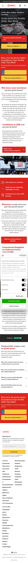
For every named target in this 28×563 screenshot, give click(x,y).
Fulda (16, 479)
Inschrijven (14, 452)
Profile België (6, 547)
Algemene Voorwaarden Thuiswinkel (14, 554)
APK (3, 471)
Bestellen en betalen (6, 529)
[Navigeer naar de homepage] (11, 5)
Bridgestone (18, 466)
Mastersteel (18, 482)
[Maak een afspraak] (20, 5)
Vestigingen (6, 509)
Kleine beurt (6, 466)
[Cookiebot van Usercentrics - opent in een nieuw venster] (19, 255)
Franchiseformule (7, 525)
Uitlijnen (4, 490)
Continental (18, 485)
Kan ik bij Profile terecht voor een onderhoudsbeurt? (11, 386)
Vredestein (18, 477)
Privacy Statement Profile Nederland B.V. (14, 557)
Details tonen (19, 296)
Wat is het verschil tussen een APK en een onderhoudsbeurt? (12, 370)
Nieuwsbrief (6, 517)
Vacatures (5, 520)
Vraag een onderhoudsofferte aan (12, 38)
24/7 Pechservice (7, 503)
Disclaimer (14, 560)
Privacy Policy (19, 455)
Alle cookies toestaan (14, 301)
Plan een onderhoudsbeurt (13, 78)
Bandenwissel (6, 487)
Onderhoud (5, 474)
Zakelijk (4, 523)
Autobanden (6, 463)
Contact (4, 544)
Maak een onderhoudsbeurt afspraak (12, 240)
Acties (4, 512)
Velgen (4, 495)
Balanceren (5, 493)
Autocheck (5, 500)
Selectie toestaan (14, 306)
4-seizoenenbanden (7, 483)
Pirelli (16, 469)
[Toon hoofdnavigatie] (3, 5)
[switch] (24, 285)
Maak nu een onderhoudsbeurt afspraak (12, 149)
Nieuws (4, 515)
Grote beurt (5, 469)
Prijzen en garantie (5, 540)
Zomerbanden (6, 479)
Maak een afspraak (13, 46)
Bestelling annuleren (5, 534)
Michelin (17, 471)
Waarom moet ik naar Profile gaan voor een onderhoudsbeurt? (11, 378)
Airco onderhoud (7, 498)
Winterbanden (6, 477)
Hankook (17, 463)
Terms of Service (5, 456)
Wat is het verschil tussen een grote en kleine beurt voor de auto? (12, 363)
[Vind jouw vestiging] (24, 5)
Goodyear (18, 474)
